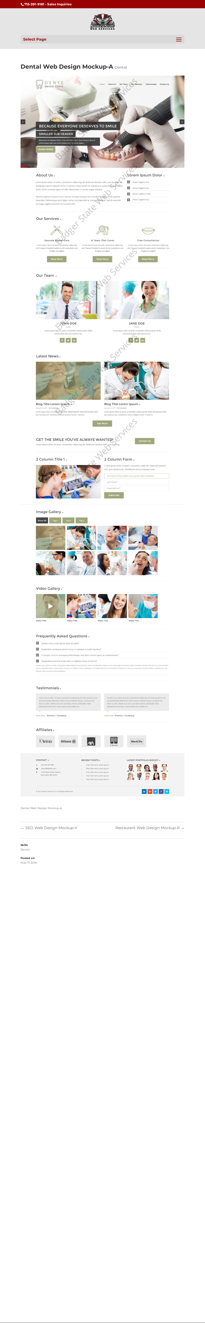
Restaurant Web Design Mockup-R (149, 827)
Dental (121, 67)
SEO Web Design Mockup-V (49, 827)
